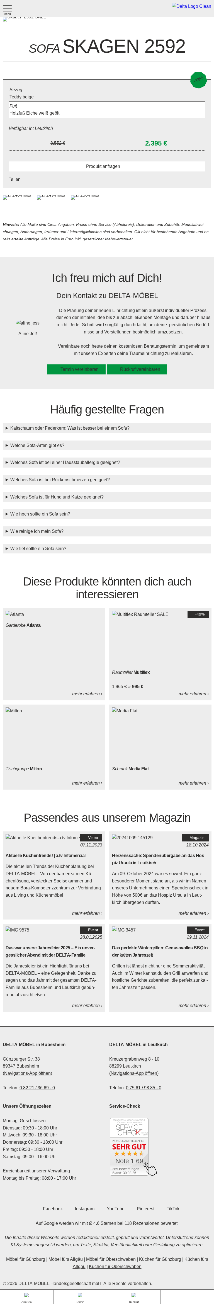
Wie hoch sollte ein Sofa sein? (40, 514)
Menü (7, 8)
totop (187, 1297)
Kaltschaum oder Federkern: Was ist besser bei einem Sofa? (70, 428)
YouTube (116, 1208)
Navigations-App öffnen (27, 1073)
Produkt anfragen (103, 166)
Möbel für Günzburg (25, 1259)
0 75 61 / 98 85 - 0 (143, 1087)
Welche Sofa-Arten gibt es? (37, 445)
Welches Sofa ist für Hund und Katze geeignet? (57, 497)
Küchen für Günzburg (160, 1259)
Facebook (53, 1208)
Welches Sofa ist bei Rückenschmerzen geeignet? (60, 479)
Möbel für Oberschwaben (111, 1259)
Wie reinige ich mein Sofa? (37, 531)
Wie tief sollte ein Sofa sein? (38, 548)
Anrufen (26, 1300)
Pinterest (145, 1208)
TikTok (173, 1208)
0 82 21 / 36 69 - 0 (37, 1087)
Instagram (84, 1208)
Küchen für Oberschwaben (115, 1266)
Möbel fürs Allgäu (65, 1259)
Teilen (15, 179)
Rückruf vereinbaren (140, 369)
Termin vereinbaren (79, 369)
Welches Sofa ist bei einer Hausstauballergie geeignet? (65, 462)
